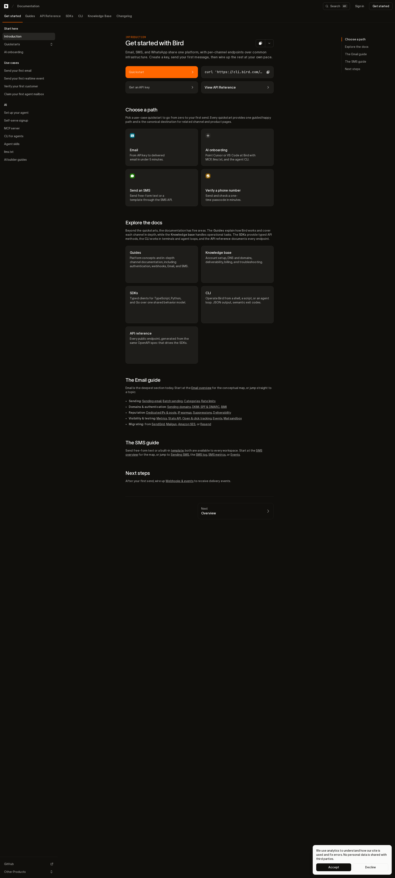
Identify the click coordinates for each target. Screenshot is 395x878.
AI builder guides (15, 159)
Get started (381, 6)
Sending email (151, 401)
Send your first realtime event (24, 78)
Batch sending (173, 401)
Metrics (162, 418)
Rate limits (208, 401)
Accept (333, 867)
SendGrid (158, 424)
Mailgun (171, 424)
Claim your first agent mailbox (24, 94)
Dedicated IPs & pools (161, 412)
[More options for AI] (269, 43)
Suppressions (202, 412)
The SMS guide (142, 442)
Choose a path (141, 109)
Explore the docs (143, 222)
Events (217, 418)
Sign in (359, 6)
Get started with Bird (154, 43)
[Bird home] (6, 6)
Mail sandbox (233, 418)
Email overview (201, 388)
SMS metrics (217, 454)
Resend (205, 424)
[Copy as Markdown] (260, 43)
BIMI (224, 407)
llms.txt (9, 151)
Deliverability (222, 412)
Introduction (12, 36)
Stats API (174, 418)
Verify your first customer (21, 86)
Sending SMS (180, 454)
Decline (370, 867)
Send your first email (17, 70)
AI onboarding (13, 52)
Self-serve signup (16, 120)
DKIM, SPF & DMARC (206, 407)
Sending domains (179, 407)
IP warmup (185, 412)
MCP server (12, 128)
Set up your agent (16, 112)
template (177, 450)
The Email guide (142, 380)
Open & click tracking (197, 418)
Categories (192, 401)
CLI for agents (13, 136)
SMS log (201, 454)
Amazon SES (186, 424)
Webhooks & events (179, 481)
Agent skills (12, 144)
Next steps (137, 473)
